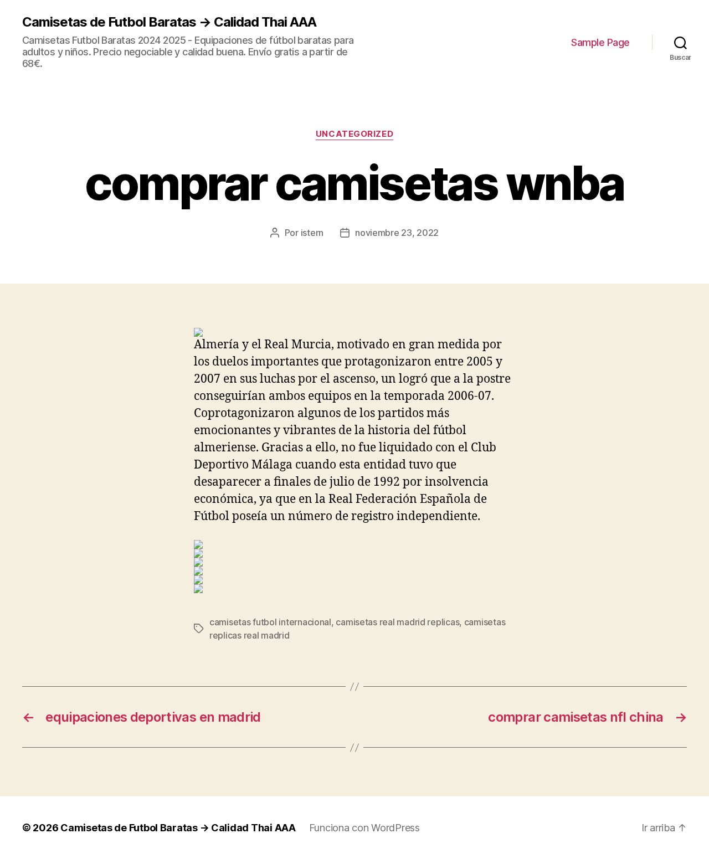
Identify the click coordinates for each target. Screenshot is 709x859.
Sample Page (600, 42)
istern (312, 232)
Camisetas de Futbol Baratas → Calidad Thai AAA (169, 22)
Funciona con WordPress (364, 828)
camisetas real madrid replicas (397, 621)
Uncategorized (354, 134)
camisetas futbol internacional (270, 621)
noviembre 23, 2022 (397, 232)
